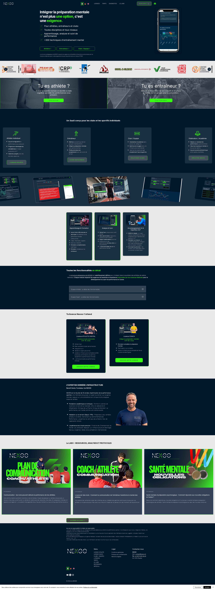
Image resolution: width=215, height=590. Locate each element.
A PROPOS (97, 558)
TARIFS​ (96, 560)
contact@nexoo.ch (140, 554)
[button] (97, 3)
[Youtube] (67, 575)
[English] (88, 3)
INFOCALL (97, 566)
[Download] (41, 25)
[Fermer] (213, 587)
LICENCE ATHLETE (99, 552)
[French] (82, 3)
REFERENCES (98, 564)
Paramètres (198, 587)
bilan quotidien (109, 237)
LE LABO (96, 562)
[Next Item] (209, 69)
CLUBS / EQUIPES (99, 556)
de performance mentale (107, 247)
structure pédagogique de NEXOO (81, 275)
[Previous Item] (5, 69)
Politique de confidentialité (90, 587)
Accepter (207, 587)
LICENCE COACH (98, 554)
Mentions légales (116, 557)
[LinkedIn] (70, 575)
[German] (85, 3)
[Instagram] (73, 575)
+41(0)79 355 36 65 (140, 556)
